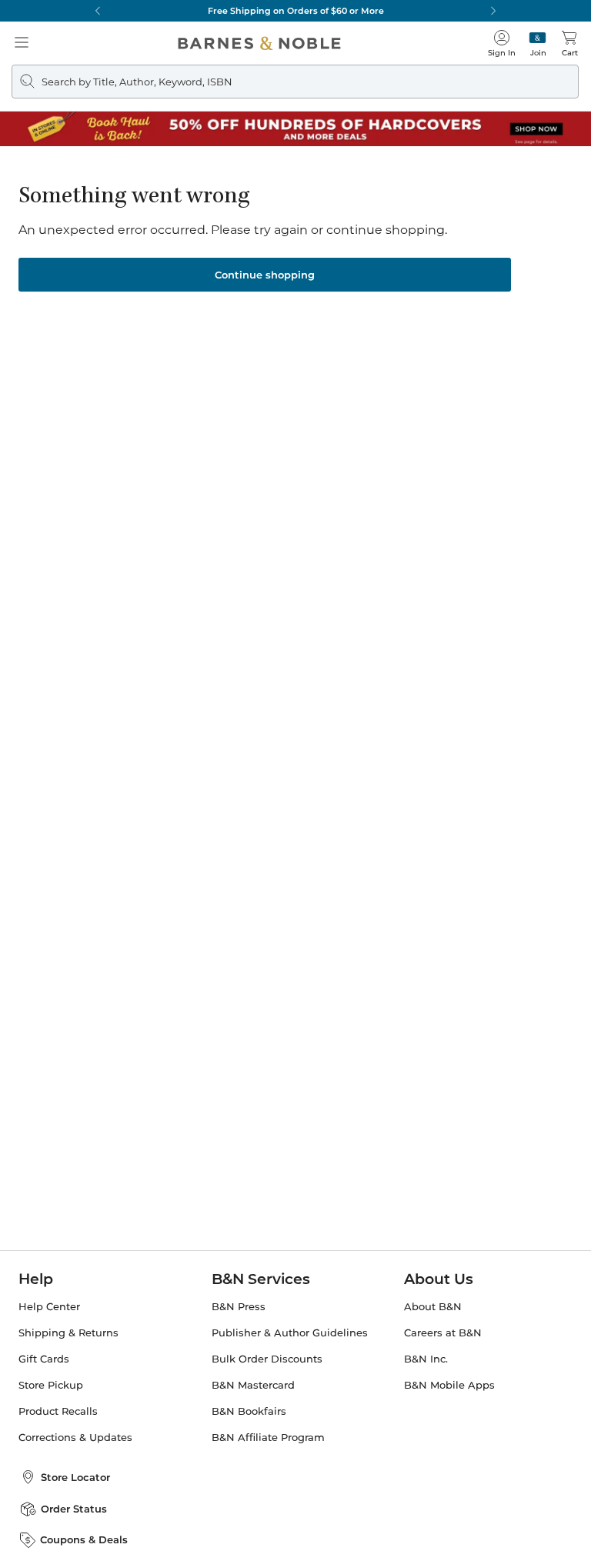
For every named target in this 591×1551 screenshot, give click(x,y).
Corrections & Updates (75, 1437)
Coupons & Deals (84, 1539)
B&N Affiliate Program (268, 1437)
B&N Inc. (426, 1359)
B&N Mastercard (253, 1385)
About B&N (433, 1307)
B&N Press (238, 1307)
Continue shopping (265, 275)
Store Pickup (50, 1385)
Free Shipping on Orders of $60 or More (296, 10)
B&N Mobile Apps (449, 1385)
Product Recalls (58, 1411)
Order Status (74, 1509)
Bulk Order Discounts (267, 1359)
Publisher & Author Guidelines (290, 1333)
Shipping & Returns (68, 1333)
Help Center (49, 1307)
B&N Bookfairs (249, 1411)
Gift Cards (43, 1359)
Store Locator (75, 1477)
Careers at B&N (443, 1333)
